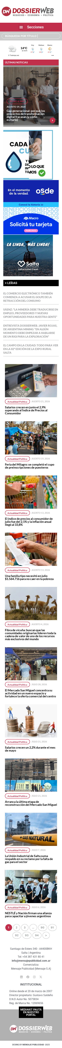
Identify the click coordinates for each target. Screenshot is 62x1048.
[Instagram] (34, 977)
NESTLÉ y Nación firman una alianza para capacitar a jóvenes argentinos (28, 914)
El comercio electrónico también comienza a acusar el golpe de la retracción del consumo (28, 297)
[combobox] (31, 36)
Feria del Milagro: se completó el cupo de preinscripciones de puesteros (29, 466)
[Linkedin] (21, 977)
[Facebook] (28, 977)
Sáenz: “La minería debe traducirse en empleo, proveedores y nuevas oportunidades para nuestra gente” (30, 313)
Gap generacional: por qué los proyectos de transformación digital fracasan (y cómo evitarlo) (26, 115)
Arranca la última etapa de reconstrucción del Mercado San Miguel (31, 803)
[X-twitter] (40, 977)
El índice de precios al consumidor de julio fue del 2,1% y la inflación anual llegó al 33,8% (29, 521)
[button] (21, 27)
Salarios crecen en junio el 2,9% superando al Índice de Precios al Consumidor (26, 410)
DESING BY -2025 (31, 1045)
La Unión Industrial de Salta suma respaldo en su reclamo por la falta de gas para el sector (29, 859)
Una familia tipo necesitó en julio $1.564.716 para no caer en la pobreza (29, 577)
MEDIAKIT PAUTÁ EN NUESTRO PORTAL (31, 1012)
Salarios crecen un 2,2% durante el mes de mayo (30, 749)
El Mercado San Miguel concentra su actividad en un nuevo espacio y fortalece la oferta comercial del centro (30, 693)
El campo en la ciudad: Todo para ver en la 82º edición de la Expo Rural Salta (30, 349)
